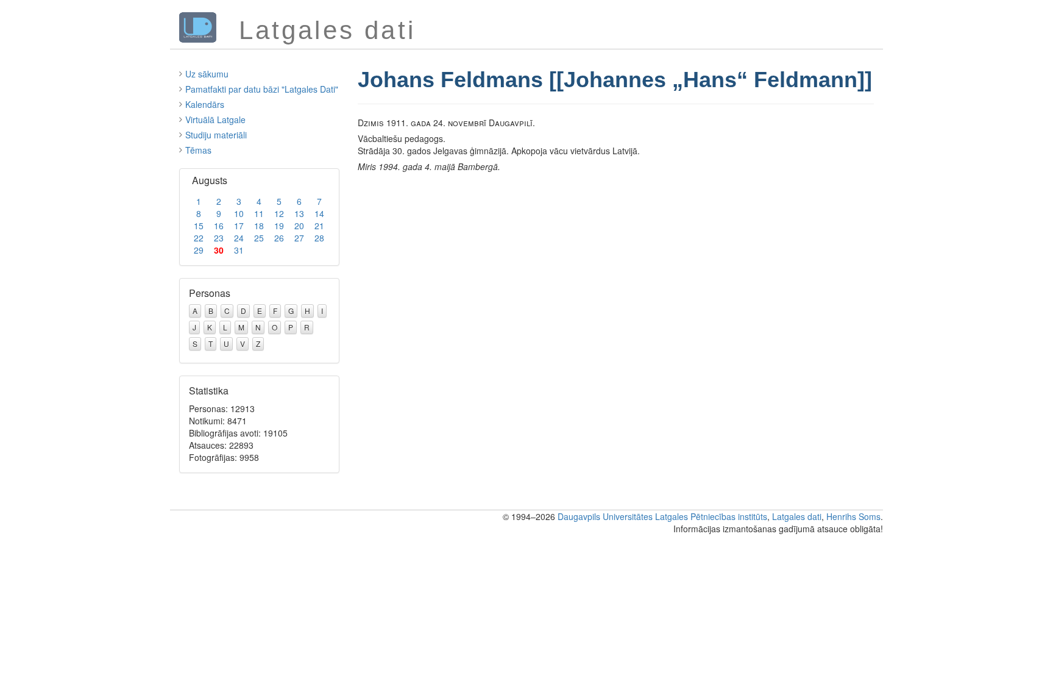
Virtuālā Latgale (215, 119)
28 (319, 238)
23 (219, 238)
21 (319, 225)
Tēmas (198, 150)
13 (299, 213)
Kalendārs (204, 104)
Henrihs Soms (853, 516)
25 (259, 238)
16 (219, 225)
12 (279, 213)
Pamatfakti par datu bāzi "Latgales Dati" (261, 89)
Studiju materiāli (216, 135)
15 (199, 225)
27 (299, 238)
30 (219, 250)
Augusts (209, 180)
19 (279, 225)
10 (239, 213)
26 (279, 238)
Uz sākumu (207, 74)
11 (259, 213)
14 (319, 213)
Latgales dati (796, 516)
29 (199, 250)
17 (239, 225)
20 (299, 225)
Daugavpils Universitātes (605, 516)
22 (199, 238)
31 (239, 250)
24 (239, 238)
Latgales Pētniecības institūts (711, 516)
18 (259, 225)
